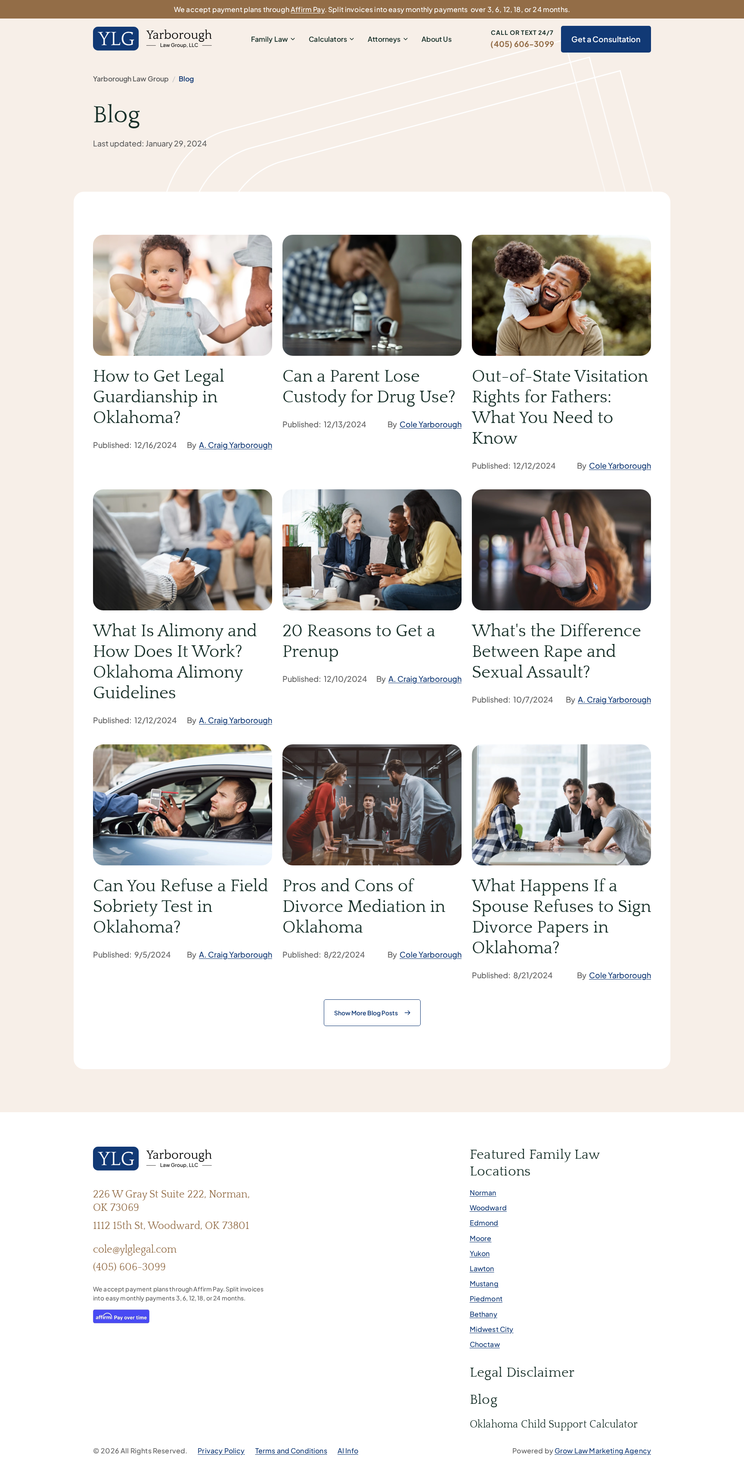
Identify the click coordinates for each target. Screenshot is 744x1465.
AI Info (348, 1450)
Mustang (484, 1283)
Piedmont (486, 1298)
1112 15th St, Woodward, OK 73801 (171, 1226)
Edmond (484, 1222)
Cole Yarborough (431, 424)
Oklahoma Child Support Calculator (554, 1424)
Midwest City (492, 1329)
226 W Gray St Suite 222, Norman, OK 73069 (171, 1201)
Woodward (488, 1207)
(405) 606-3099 (522, 44)
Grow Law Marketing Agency (603, 1450)
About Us (437, 39)
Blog (483, 1399)
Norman (483, 1192)
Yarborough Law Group (131, 78)
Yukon (480, 1253)
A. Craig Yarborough (235, 445)
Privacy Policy (221, 1450)
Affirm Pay (308, 9)
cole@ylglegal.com (135, 1249)
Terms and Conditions (291, 1450)
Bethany (483, 1314)
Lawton (482, 1268)
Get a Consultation (606, 39)
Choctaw (485, 1344)
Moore (481, 1238)
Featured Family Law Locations (535, 1163)
